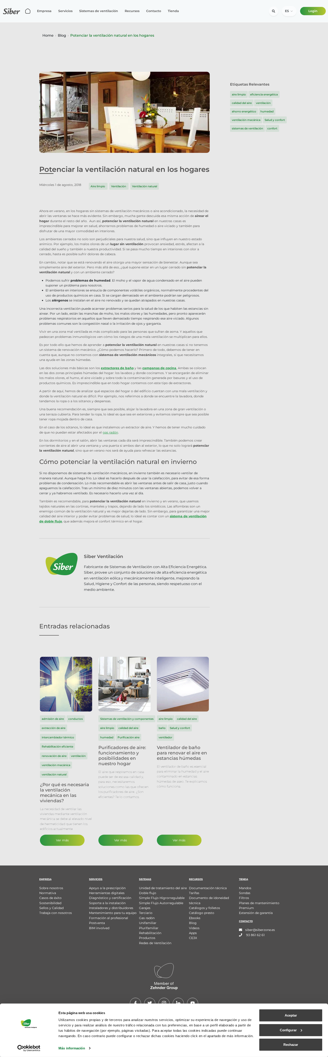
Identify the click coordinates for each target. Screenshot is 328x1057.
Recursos (132, 11)
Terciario (145, 913)
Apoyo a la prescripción (107, 888)
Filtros (244, 898)
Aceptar (291, 1015)
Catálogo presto (201, 913)
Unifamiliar (147, 923)
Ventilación (119, 186)
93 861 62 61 (255, 935)
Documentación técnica (208, 888)
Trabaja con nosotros (55, 913)
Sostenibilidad (50, 903)
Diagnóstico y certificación (110, 898)
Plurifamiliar (148, 928)
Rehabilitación (150, 933)
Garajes (144, 908)
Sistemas (145, 879)
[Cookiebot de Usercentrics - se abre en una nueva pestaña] (28, 1048)
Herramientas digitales (107, 893)
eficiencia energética (264, 94)
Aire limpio (98, 186)
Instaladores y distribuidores (111, 908)
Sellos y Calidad (51, 908)
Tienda (173, 11)
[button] (289, 11)
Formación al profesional (108, 918)
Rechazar (290, 1044)
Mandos (245, 888)
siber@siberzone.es (260, 930)
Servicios (65, 11)
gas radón (110, 432)
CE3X (193, 938)
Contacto (153, 11)
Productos (147, 938)
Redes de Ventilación (155, 943)
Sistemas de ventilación (98, 11)
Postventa (97, 923)
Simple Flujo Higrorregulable (162, 898)
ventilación (263, 103)
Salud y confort (275, 120)
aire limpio (239, 94)
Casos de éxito (50, 898)
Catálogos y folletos (204, 908)
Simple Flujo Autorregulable (161, 903)
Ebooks (194, 918)
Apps (193, 933)
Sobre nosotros (51, 888)
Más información (71, 1048)
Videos (194, 928)
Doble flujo (147, 893)
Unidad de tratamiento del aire (163, 888)
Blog (62, 35)
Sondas (244, 893)
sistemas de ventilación (247, 128)
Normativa (47, 893)
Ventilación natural (144, 186)
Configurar (288, 1030)
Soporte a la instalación (107, 903)
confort (272, 128)
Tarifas (194, 893)
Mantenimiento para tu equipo (113, 913)
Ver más (62, 840)
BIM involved (99, 928)
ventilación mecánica (246, 120)
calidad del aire (242, 103)
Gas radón (147, 918)
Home (48, 35)
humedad (267, 111)
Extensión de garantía (256, 913)
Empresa (44, 11)
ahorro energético (244, 111)
